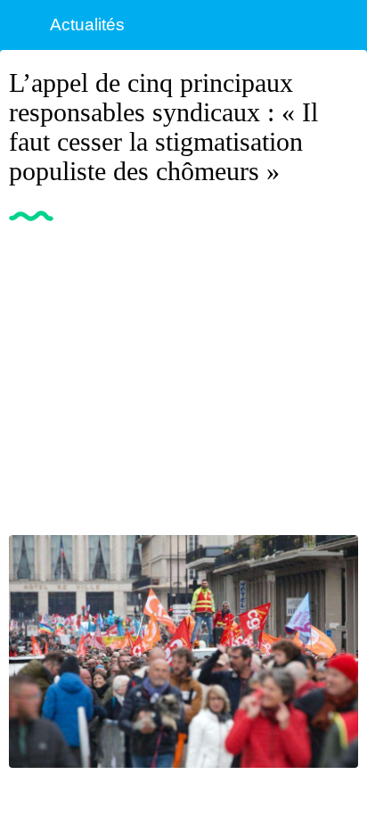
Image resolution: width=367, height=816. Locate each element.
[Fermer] (25, 25)
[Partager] (336, 262)
